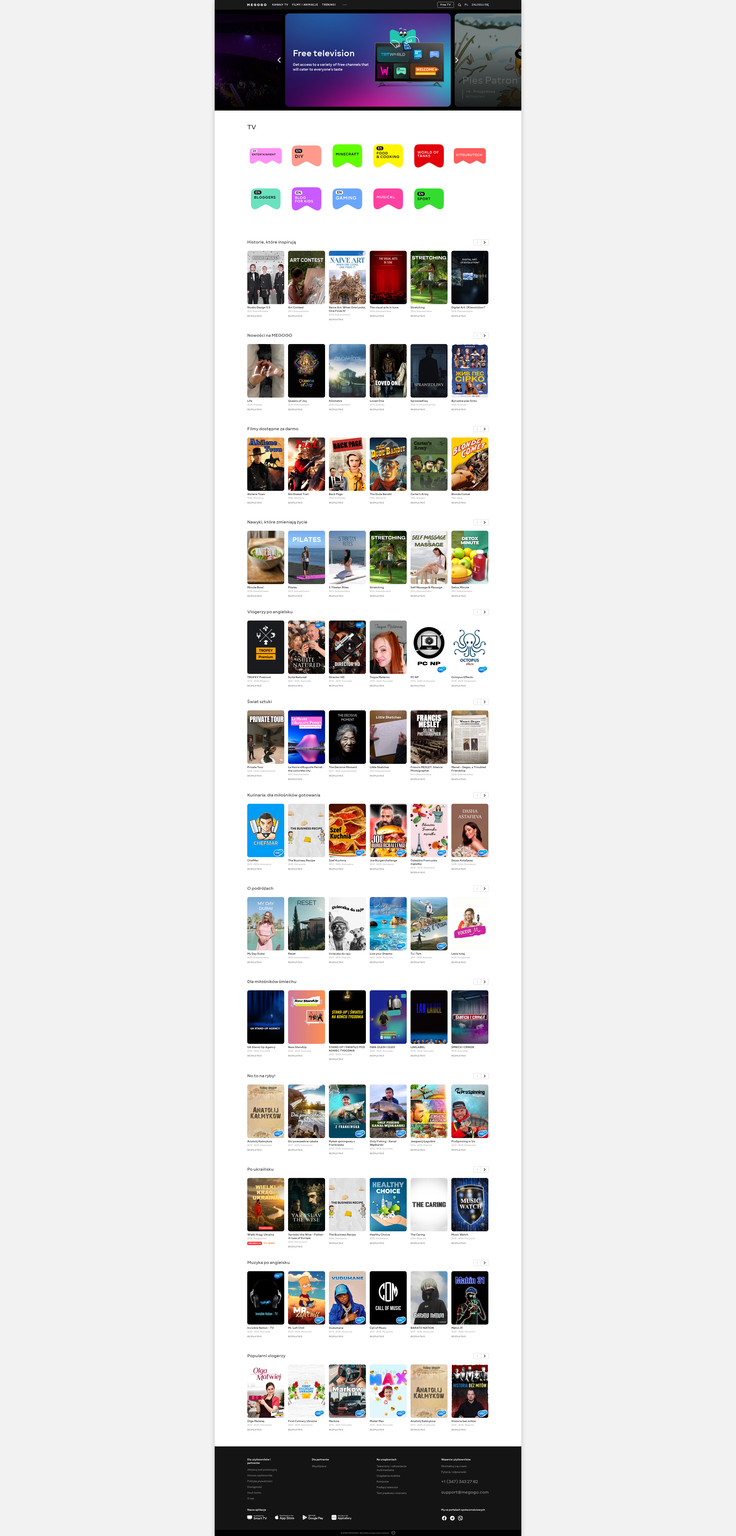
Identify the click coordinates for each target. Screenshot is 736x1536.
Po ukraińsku (260, 1169)
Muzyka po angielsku (268, 1262)
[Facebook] (444, 1518)
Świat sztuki (259, 702)
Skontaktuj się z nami (454, 1466)
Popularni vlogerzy (266, 1356)
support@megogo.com (465, 1492)
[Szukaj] (459, 5)
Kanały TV (280, 5)
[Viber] (460, 1518)
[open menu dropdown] (345, 5)
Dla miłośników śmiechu (272, 982)
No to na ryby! (261, 1076)
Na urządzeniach (387, 1459)
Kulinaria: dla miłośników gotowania (283, 795)
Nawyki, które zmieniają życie (277, 522)
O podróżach (260, 888)
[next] (485, 242)
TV (251, 127)
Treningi (329, 5)
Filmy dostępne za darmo (272, 429)
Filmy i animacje (305, 5)
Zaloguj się (480, 5)
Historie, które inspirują (271, 242)
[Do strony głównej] (256, 5)
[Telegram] (452, 1518)
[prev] (477, 242)
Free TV (445, 5)
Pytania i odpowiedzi (453, 1472)
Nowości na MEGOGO (269, 335)
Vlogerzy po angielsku (270, 612)
